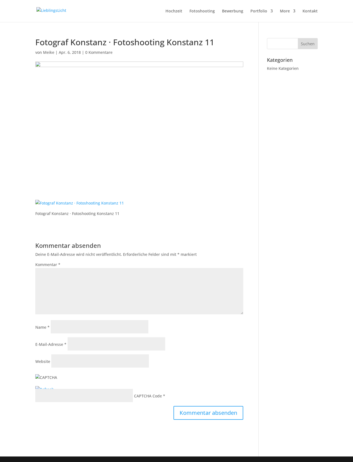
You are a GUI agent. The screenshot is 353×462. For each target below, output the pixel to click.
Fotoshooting (202, 11)
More (285, 11)
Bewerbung (232, 11)
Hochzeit (173, 11)
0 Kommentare (99, 52)
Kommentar (47, 264)
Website (42, 361)
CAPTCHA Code (148, 396)
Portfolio (258, 11)
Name (42, 327)
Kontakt (310, 11)
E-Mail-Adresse (50, 344)
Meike (48, 52)
